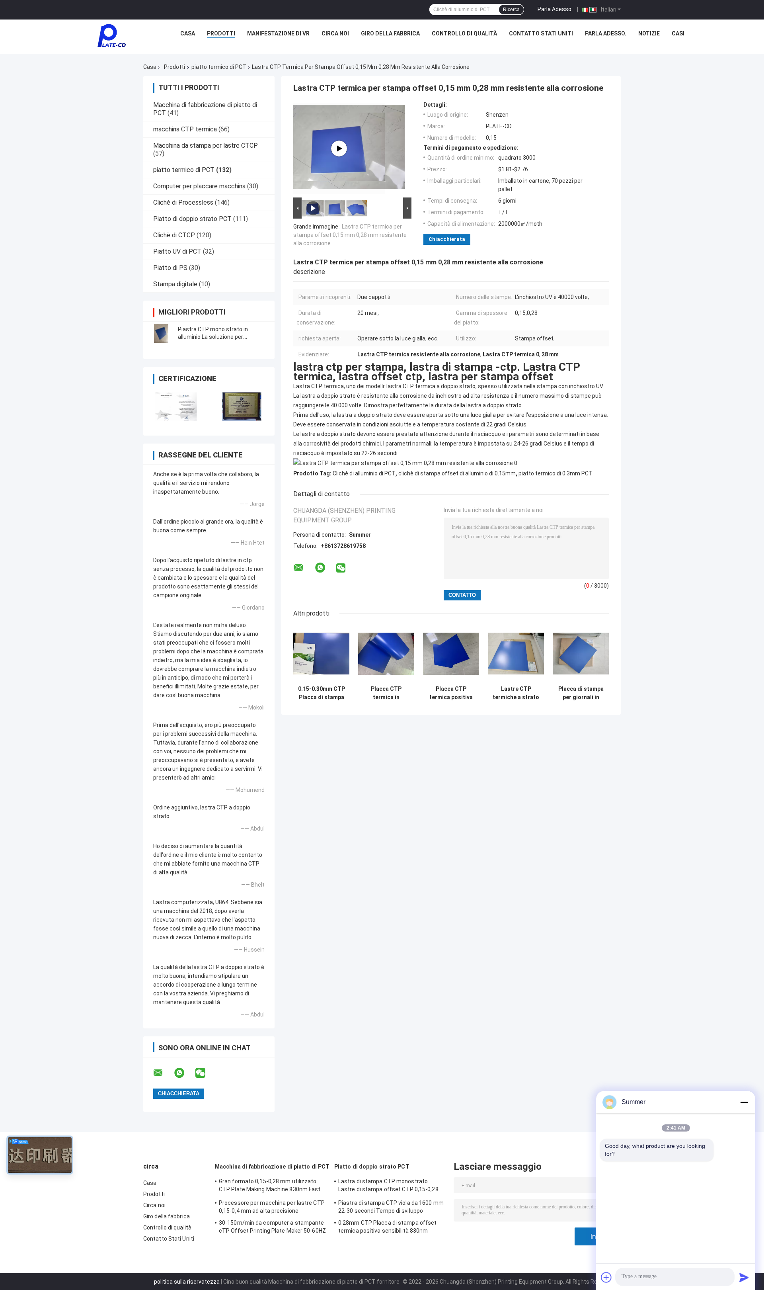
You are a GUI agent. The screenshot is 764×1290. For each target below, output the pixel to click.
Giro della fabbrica (390, 33)
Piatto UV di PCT (177, 251)
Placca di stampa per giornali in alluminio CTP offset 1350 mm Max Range (581, 693)
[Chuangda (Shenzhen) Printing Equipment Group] (111, 35)
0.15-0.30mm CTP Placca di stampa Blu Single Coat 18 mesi (321, 693)
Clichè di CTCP (174, 235)
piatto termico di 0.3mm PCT (555, 473)
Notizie (649, 33)
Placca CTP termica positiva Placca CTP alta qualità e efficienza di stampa (451, 693)
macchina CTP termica (185, 129)
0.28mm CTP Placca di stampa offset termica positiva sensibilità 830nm (387, 1227)
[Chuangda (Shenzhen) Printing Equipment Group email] (163, 1073)
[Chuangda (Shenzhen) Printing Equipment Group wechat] (205, 1073)
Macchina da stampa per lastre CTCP (205, 145)
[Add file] (606, 1277)
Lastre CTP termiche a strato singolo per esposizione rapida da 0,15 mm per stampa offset (516, 693)
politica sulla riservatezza (187, 1281)
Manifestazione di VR (278, 33)
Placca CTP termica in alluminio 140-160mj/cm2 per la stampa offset (386, 693)
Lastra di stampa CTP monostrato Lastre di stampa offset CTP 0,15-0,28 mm (388, 1186)
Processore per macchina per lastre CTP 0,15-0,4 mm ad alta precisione (272, 1207)
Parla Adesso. (555, 9)
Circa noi (335, 33)
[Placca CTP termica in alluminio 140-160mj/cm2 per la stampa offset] (386, 653)
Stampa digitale (175, 284)
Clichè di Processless (183, 202)
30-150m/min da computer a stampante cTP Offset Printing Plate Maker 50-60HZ (272, 1227)
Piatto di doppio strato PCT (192, 219)
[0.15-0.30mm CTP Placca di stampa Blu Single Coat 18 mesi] (321, 653)
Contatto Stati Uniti (541, 33)
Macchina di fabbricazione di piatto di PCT (272, 1166)
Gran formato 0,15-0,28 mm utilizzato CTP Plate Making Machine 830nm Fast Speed (270, 1186)
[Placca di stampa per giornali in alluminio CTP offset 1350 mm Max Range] (581, 653)
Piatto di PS (170, 268)
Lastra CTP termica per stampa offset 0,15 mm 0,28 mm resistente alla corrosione (350, 234)
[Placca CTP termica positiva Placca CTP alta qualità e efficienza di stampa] (451, 653)
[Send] (744, 1277)
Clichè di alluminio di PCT (364, 473)
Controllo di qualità (464, 33)
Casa (187, 33)
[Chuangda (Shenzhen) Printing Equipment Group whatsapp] (184, 1073)
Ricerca (511, 9)
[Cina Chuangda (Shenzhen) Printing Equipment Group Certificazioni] (176, 406)
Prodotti (221, 33)
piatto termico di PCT (218, 67)
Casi (678, 33)
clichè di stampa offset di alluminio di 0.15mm (457, 473)
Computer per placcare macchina (199, 186)
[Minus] (744, 1102)
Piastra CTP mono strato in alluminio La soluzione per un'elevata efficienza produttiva (218, 337)
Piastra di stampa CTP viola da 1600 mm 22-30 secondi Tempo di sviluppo (391, 1207)
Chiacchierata (447, 239)
